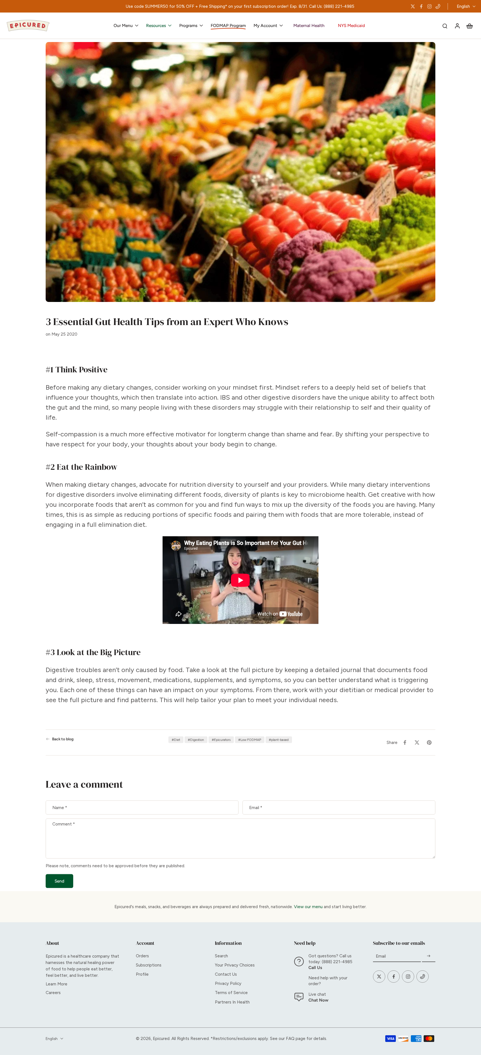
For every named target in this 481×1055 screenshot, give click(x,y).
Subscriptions (148, 965)
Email (255, 807)
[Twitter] (413, 6)
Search (221, 955)
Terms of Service (231, 992)
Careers (53, 992)
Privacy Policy (228, 983)
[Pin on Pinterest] (429, 742)
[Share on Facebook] (405, 742)
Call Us (315, 967)
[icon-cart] (469, 25)
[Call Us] (438, 6)
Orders (142, 955)
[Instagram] (429, 6)
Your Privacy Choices (235, 965)
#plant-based (279, 740)
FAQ (290, 1038)
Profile (142, 974)
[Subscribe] (428, 956)
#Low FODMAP (249, 740)
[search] (445, 25)
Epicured (161, 1038)
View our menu (308, 906)
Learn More (56, 984)
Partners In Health (232, 1002)
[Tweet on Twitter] (417, 742)
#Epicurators (221, 740)
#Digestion (196, 740)
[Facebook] (421, 6)
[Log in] (457, 25)
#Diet (176, 740)
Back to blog (62, 739)
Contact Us (226, 974)
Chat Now (318, 1000)
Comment (63, 824)
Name (59, 807)
